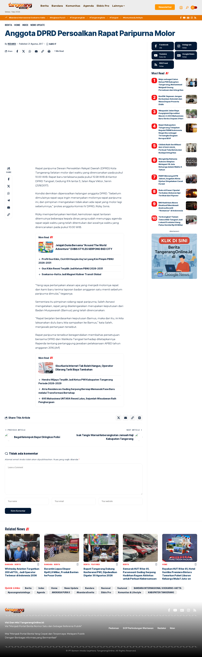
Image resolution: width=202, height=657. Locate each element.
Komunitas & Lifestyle (129, 592)
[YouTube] (184, 18)
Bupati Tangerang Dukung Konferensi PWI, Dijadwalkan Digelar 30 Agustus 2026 (100, 572)
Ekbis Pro (106, 592)
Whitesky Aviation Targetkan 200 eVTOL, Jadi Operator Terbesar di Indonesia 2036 (22, 572)
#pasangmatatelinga (19, 592)
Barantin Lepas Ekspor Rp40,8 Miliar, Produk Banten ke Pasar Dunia (61, 572)
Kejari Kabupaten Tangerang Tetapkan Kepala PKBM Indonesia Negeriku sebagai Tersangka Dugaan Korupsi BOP (170, 131)
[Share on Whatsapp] (30, 51)
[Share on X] (23, 51)
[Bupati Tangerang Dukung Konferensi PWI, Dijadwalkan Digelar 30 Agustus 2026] (101, 548)
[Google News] (188, 18)
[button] (187, 7)
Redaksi (12, 44)
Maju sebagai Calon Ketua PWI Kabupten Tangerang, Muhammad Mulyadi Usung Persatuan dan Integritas (171, 84)
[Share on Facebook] (17, 51)
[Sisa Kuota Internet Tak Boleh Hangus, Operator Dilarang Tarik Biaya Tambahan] (45, 367)
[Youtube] (163, 55)
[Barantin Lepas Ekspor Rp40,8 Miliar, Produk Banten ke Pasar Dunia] (61, 548)
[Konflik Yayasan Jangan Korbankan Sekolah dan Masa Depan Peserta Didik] (191, 99)
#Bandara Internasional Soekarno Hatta (27, 17)
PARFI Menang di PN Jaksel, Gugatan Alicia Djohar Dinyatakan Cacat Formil (171, 180)
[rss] (163, 64)
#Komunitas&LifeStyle (133, 17)
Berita (8, 25)
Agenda (41, 592)
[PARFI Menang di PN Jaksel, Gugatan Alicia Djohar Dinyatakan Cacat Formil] (191, 179)
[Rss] (195, 18)
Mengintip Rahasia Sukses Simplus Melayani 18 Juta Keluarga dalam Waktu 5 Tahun (170, 164)
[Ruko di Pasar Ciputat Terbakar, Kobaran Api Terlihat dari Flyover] (191, 193)
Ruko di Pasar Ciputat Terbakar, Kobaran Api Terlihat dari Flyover (169, 193)
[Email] (36, 51)
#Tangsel (114, 17)
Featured (95, 564)
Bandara (9, 564)
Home (17, 25)
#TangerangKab (77, 17)
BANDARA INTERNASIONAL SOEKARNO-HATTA (157, 588)
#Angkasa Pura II (57, 17)
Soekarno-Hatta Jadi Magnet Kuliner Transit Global (71, 274)
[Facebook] (180, 18)
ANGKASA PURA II (61, 592)
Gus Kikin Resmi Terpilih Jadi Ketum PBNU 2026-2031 (72, 268)
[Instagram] (191, 18)
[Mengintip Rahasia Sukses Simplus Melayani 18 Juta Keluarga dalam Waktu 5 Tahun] (191, 162)
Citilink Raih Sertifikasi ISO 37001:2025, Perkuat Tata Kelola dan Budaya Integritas (170, 148)
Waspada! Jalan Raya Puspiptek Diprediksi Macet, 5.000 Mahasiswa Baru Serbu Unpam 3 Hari (171, 114)
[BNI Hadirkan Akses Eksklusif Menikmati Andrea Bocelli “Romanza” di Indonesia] (191, 205)
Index (25, 25)
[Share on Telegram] (8, 200)
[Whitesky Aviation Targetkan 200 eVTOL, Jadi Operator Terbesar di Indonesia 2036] (22, 548)
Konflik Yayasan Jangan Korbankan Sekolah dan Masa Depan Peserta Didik (170, 100)
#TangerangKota (97, 17)
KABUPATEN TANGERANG (161, 592)
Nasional (105, 588)
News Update (37, 25)
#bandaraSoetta (85, 592)
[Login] (181, 7)
